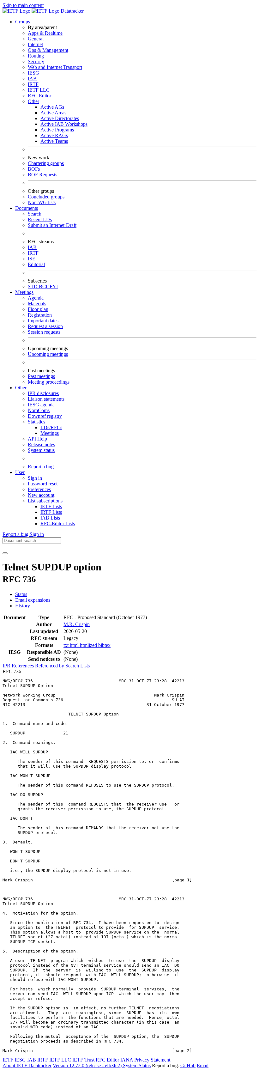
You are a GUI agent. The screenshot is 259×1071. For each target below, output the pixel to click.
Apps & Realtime (45, 33)
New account (41, 495)
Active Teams (54, 141)
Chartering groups (46, 163)
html (75, 645)
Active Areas (53, 112)
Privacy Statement (152, 1059)
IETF (8, 1059)
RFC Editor (39, 95)
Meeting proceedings (48, 382)
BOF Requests (42, 174)
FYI (54, 286)
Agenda (36, 298)
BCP (44, 286)
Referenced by (50, 665)
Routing (36, 55)
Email (202, 1065)
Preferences (39, 489)
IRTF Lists (51, 512)
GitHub (188, 1065)
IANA (126, 1059)
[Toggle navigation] (5, 553)
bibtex (104, 645)
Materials (37, 303)
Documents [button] (26, 208)
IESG (33, 73)
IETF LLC (39, 90)
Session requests (44, 332)
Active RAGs (54, 135)
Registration (40, 315)
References (23, 665)
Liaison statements (46, 399)
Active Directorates (59, 118)
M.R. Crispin (76, 624)
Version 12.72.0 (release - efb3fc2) (88, 1065)
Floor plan (38, 309)
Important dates (43, 320)
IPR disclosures (43, 393)
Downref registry (45, 416)
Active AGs (52, 107)
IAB (32, 78)
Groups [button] (22, 21)
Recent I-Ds (40, 219)
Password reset (42, 483)
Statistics (36, 421)
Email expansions (32, 600)
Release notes (41, 444)
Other (33, 101)
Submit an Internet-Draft (52, 225)
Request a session (45, 326)
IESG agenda (41, 404)
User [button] (20, 472)
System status (41, 450)
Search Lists (77, 665)
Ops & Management (48, 50)
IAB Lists (50, 517)
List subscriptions (45, 500)
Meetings (49, 433)
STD (33, 286)
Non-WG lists (42, 202)
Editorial (36, 264)
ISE (31, 258)
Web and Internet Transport (55, 67)
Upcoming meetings (48, 354)
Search (34, 213)
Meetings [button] (24, 292)
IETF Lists (51, 506)
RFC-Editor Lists (57, 523)
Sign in (35, 478)
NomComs (39, 410)
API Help (37, 438)
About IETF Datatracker (27, 1065)
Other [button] (21, 387)
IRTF (33, 84)
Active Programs (57, 129)
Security (36, 61)
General (36, 38)
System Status (137, 1065)
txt (66, 645)
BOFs (34, 169)
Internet (35, 44)
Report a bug (41, 466)
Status (21, 594)
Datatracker (71, 11)
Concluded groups (46, 196)
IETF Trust (83, 1059)
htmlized (89, 645)
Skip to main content (23, 5)
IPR (7, 665)
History (22, 605)
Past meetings (41, 376)
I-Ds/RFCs (51, 427)
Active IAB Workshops (63, 124)
